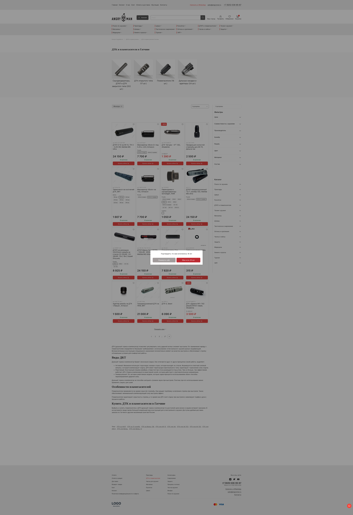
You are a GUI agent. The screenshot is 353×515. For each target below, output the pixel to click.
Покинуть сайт (164, 260)
